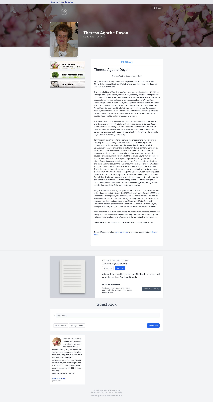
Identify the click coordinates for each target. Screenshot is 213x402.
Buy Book (120, 268)
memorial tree (122, 232)
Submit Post (153, 325)
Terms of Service (112, 392)
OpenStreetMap (109, 396)
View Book (108, 268)
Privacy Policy (100, 392)
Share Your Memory (151, 289)
